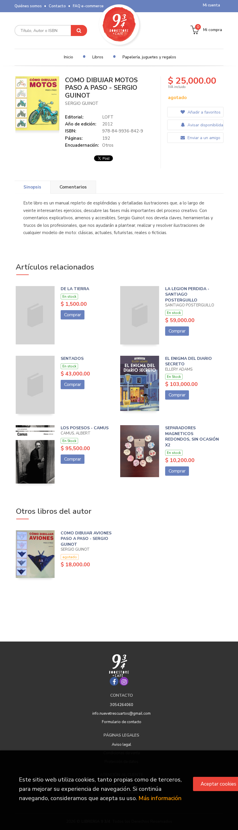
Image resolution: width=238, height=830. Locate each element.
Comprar (72, 315)
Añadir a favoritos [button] (203, 112)
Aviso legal (121, 744)
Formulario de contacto (121, 722)
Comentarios (73, 187)
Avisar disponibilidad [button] (204, 125)
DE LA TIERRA (75, 289)
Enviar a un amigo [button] (203, 138)
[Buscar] (79, 30)
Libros (97, 57)
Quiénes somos (28, 6)
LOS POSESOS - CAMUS (85, 428)
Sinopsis (32, 187)
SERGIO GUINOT (81, 103)
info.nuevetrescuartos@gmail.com (121, 713)
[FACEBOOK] (114, 681)
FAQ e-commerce (88, 6)
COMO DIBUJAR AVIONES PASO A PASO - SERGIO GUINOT (86, 538)
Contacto (57, 6)
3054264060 (121, 704)
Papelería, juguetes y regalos (149, 57)
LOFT (107, 117)
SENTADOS (72, 358)
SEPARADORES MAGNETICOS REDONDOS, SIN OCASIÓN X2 (192, 436)
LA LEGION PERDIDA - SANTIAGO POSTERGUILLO (187, 294)
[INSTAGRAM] (124, 681)
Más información (159, 798)
